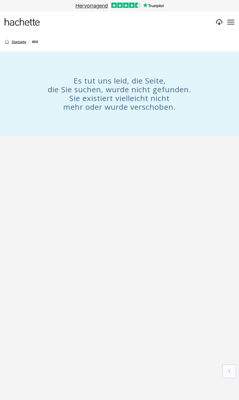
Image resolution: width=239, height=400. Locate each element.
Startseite (19, 42)
